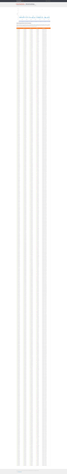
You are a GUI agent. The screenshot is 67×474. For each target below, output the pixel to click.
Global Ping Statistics (20, 4)
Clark (34, 24)
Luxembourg (37, 24)
